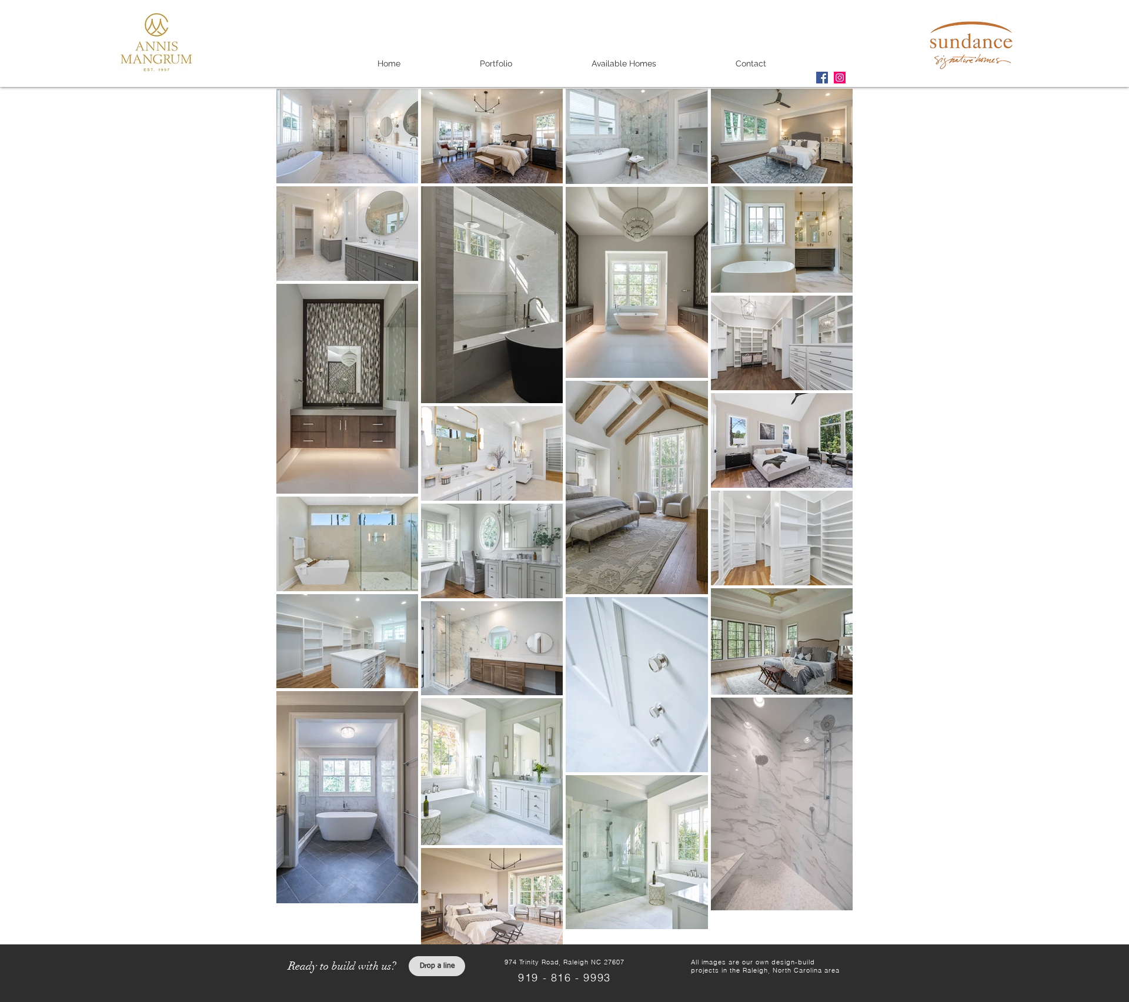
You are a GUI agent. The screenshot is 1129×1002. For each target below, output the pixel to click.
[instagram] (840, 77)
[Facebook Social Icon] (822, 77)
